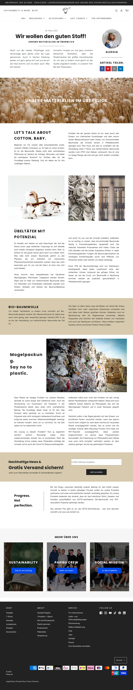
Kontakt (71, 638)
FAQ (70, 631)
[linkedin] (120, 68)
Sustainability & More (17, 10)
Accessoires (11, 632)
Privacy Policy (21, 681)
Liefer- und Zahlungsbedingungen (77, 618)
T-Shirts (9, 616)
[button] (120, 660)
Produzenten (42, 628)
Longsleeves (11, 624)
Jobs (70, 635)
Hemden (9, 620)
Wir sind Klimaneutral (45, 620)
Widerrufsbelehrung (76, 627)
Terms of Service (33, 681)
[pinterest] (108, 68)
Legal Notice (10, 681)
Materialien (41, 632)
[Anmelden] (121, 10)
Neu (24, 18)
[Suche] (116, 10)
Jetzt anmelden (96, 472)
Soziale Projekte (43, 613)
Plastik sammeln (43, 624)
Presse (71, 642)
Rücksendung (74, 623)
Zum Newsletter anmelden (79, 646)
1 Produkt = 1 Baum (45, 616)
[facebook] (102, 68)
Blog (35, 10)
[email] (114, 68)
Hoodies (9, 613)
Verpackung (42, 636)
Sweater (9, 628)
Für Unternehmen (102, 18)
